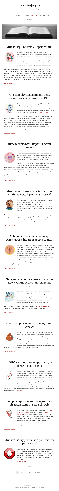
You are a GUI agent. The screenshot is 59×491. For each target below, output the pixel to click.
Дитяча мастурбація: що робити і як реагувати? (29, 441)
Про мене (18, 15)
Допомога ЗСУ (44, 15)
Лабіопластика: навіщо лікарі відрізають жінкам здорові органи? (29, 237)
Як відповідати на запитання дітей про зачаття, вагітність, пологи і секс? (29, 282)
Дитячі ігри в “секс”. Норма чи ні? (29, 47)
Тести (33, 15)
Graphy (33, 487)
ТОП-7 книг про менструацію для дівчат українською (29, 364)
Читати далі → (9, 84)
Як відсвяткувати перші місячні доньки (29, 145)
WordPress (24, 487)
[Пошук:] (55, 15)
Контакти (28, 19)
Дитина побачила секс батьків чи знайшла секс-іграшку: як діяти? (29, 192)
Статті (10, 15)
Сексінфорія (29, 5)
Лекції (26, 15)
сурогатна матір (43, 112)
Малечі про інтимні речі (43, 306)
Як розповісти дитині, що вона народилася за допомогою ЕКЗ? (29, 96)
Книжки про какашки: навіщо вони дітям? (29, 325)
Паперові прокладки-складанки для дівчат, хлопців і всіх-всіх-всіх (29, 402)
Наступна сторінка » (35, 472)
